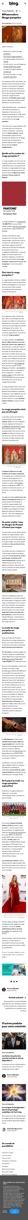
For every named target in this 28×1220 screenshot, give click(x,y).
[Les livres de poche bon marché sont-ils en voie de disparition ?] (14, 1041)
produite (19, 483)
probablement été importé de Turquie (13, 426)
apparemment (10, 659)
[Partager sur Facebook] (11, 981)
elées (7, 931)
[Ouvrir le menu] (3, 3)
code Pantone (21, 222)
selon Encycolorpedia (19, 226)
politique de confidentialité (17, 1207)
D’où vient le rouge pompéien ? (13, 56)
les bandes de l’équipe (16, 833)
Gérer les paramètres (4, 1211)
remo (3, 931)
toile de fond (18, 751)
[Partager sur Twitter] (17, 981)
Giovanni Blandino (6, 23)
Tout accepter (14, 1211)
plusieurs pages (7, 375)
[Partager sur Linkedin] (14, 981)
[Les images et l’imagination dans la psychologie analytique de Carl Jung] (14, 1092)
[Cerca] (25, 4)
